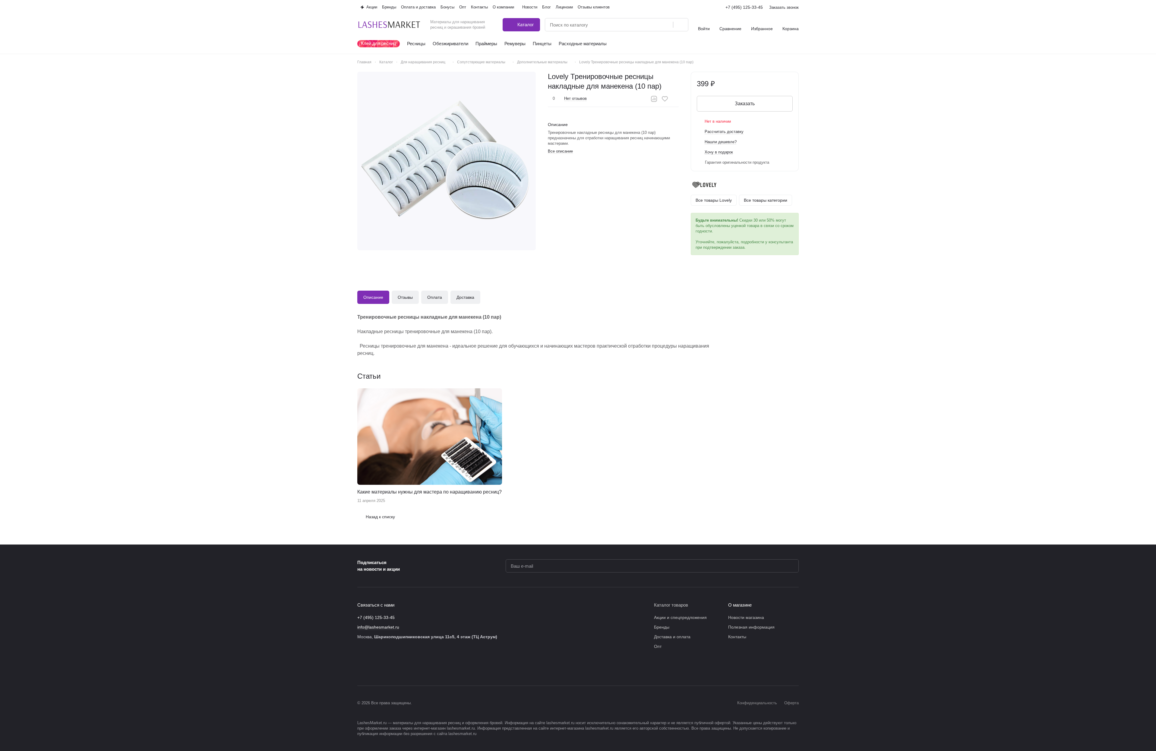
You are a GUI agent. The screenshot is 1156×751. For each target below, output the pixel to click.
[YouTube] (397, 667)
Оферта (791, 703)
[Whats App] (409, 667)
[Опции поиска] (653, 24)
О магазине (740, 604)
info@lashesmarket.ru (378, 627)
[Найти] (680, 24)
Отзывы (405, 297)
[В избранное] (665, 99)
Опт (658, 646)
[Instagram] (373, 667)
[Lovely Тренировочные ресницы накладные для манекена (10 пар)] (446, 161)
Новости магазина (746, 617)
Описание (373, 297)
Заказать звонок (784, 7)
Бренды (661, 627)
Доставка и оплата (672, 636)
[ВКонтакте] (361, 667)
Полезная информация (751, 627)
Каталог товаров (671, 604)
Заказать (745, 103)
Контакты (737, 636)
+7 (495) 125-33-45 (744, 7)
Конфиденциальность (757, 703)
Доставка (465, 297)
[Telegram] (385, 667)
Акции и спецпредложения (680, 617)
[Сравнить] (654, 99)
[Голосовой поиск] (666, 24)
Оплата (434, 297)
